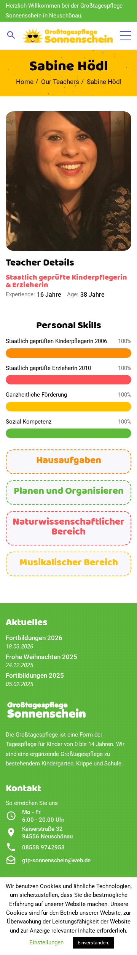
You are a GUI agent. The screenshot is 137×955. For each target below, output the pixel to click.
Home (24, 81)
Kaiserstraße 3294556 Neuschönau (47, 832)
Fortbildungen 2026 (34, 638)
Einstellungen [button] (46, 942)
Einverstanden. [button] (93, 943)
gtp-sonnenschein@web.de (56, 860)
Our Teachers (60, 81)
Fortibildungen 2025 (35, 675)
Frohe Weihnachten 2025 (41, 657)
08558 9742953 (43, 847)
